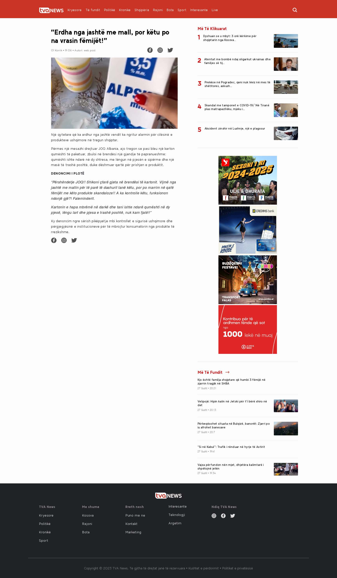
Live (215, 10)
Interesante (199, 10)
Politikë (109, 10)
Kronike (125, 10)
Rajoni (158, 10)
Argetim (175, 523)
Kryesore (75, 10)
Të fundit (93, 10)
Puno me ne (135, 515)
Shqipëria (142, 10)
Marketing (133, 532)
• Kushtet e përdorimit (203, 568)
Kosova (88, 515)
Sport (182, 10)
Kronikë (45, 532)
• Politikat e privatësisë (236, 568)
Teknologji (176, 514)
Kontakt (131, 523)
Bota (170, 10)
